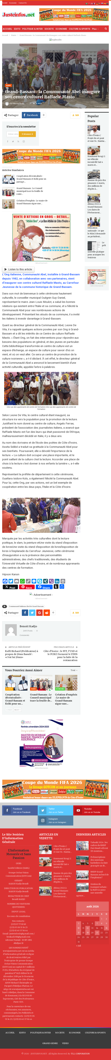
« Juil (78, 946)
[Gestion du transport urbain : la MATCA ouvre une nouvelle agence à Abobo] (82, 887)
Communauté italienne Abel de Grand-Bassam (26, 606)
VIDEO (65, 1043)
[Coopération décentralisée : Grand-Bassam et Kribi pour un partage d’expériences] (8, 179)
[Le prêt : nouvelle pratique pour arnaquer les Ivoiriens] (94, 245)
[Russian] (102, 3)
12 (88, 928)
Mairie (8, 85)
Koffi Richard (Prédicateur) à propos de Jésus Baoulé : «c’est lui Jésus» (21, 654)
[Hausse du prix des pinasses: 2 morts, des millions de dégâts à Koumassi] (94, 174)
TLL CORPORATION (80, 1054)
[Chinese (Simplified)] (89, 3)
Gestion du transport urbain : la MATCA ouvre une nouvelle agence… (91, 890)
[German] (97, 3)
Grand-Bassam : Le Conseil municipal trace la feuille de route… (29, 191)
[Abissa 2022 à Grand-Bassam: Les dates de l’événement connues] (94, 198)
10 (79, 928)
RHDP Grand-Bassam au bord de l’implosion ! (99, 875)
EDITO (17, 29)
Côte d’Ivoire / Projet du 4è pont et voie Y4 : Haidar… (97, 138)
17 (78, 932)
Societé (4, 3)
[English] (92, 3)
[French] (94, 3)
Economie (12, 3)
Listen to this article (20, 269)
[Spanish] (105, 3)
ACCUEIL (7, 29)
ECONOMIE (61, 29)
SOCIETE (49, 29)
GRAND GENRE (50, 1043)
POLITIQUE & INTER (32, 29)
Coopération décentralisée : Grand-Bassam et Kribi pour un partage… (31, 179)
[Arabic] (86, 3)
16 (106, 928)
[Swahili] (107, 3)
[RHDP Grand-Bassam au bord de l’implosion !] (82, 875)
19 (88, 932)
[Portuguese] (99, 3)
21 (97, 932)
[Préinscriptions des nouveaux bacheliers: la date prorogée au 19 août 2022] (82, 860)
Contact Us (23, 3)
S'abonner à (27, 134)
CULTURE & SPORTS (79, 29)
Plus (94, 29)
